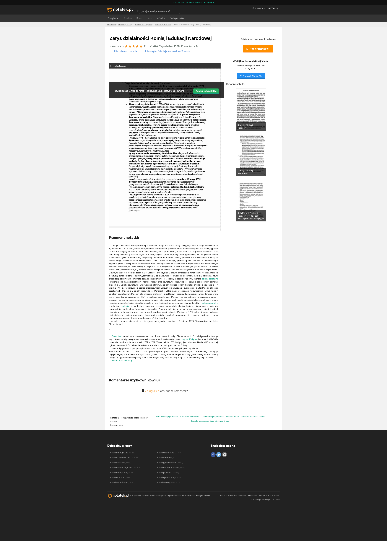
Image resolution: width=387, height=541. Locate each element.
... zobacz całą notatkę (120, 360)
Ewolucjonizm (232, 416)
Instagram (224, 454)
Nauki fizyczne (117, 462)
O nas (259, 495)
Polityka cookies (203, 495)
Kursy (139, 18)
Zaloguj (274, 8)
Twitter (218, 454)
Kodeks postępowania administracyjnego (210, 421)
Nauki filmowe (164, 457)
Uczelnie (127, 18)
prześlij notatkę (252, 76)
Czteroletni (117, 336)
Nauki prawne (164, 472)
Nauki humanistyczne (121, 467)
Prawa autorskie (227, 495)
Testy (150, 18)
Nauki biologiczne (119, 452)
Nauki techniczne (118, 482)
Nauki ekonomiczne (120, 457)
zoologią (125, 306)
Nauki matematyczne (168, 467)
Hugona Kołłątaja (189, 339)
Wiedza (161, 18)
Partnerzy (267, 495)
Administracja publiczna (167, 416)
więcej (211, 2)
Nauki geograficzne (166, 462)
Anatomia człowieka (189, 416)
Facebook (213, 454)
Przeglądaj (112, 18)
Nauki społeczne (165, 477)
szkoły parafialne (210, 279)
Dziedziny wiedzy (119, 445)
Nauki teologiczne (166, 482)
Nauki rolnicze (117, 477)
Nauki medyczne (118, 472)
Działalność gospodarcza (212, 416)
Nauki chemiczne (165, 452)
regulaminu (172, 495)
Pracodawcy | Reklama (245, 495)
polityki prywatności (186, 495)
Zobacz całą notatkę (206, 91)
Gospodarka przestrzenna (253, 416)
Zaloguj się (152, 390)
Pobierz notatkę (259, 48)
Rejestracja (260, 8)
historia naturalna (210, 303)
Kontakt (276, 495)
